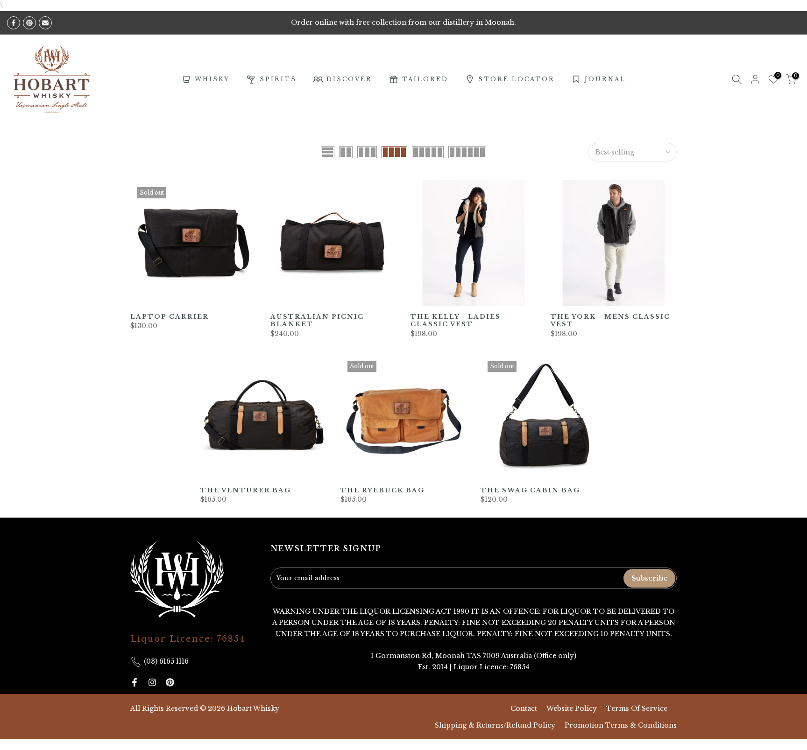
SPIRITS (278, 79)
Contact (523, 708)
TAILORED (425, 79)
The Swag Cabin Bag (530, 490)
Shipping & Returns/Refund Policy (495, 725)
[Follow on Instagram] (152, 682)
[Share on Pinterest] (29, 22)
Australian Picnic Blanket (317, 321)
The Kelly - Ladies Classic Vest (456, 321)
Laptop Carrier (169, 317)
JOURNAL (605, 79)
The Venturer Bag (245, 490)
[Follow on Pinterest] (170, 682)
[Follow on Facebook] (134, 682)
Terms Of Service (636, 708)
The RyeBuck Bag (382, 490)
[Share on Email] (45, 22)
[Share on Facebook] (13, 22)
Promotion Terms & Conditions (621, 725)
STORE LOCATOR (516, 79)
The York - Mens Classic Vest (610, 321)
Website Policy (571, 708)
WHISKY (212, 79)
